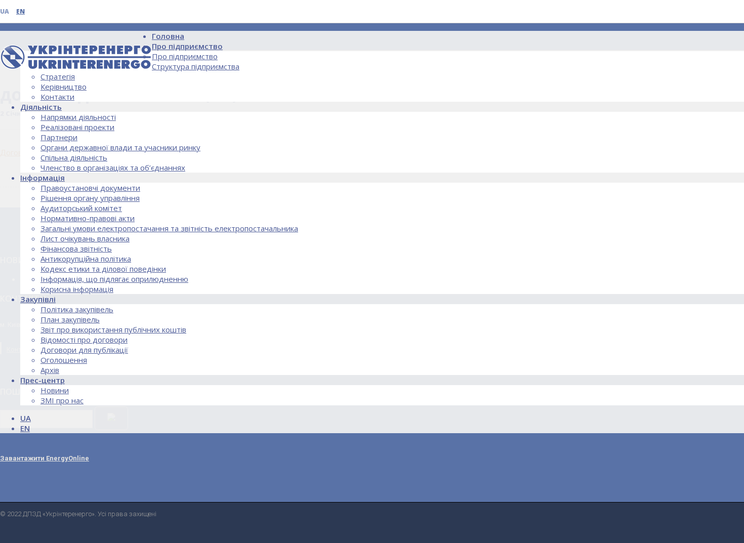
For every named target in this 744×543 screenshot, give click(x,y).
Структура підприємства (195, 66)
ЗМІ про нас (62, 400)
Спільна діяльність (73, 157)
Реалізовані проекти (77, 127)
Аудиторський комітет (81, 208)
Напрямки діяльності (78, 117)
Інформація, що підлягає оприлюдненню (114, 279)
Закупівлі (38, 299)
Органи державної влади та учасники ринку (120, 147)
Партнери (58, 137)
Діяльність (41, 107)
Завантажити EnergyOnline (44, 458)
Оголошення (63, 360)
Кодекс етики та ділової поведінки (103, 269)
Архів (49, 370)
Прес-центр (42, 380)
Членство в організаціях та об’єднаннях (112, 167)
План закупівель (70, 319)
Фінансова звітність (76, 248)
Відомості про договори (84, 340)
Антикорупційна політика (85, 259)
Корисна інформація (76, 289)
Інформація (42, 178)
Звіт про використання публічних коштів (113, 329)
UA (4, 11)
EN (20, 11)
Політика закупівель (76, 309)
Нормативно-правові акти (87, 218)
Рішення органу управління (90, 198)
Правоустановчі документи (90, 188)
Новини (54, 390)
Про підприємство (187, 46)
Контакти (57, 97)
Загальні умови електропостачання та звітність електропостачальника (169, 228)
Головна (168, 36)
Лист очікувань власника (85, 238)
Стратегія (57, 76)
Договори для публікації (84, 350)
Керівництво (63, 86)
